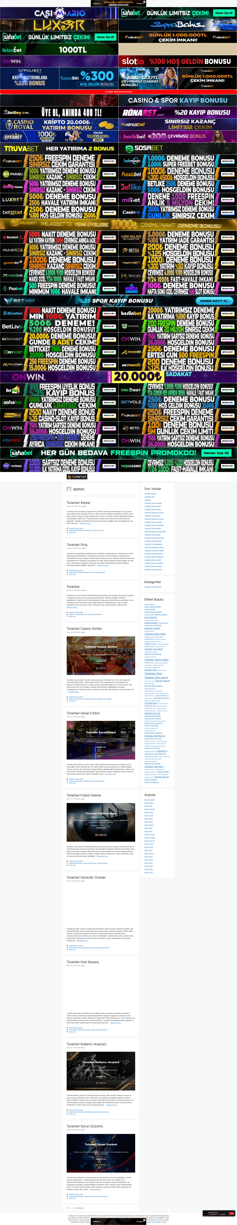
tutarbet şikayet (161, 777)
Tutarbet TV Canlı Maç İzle (155, 754)
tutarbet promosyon (154, 735)
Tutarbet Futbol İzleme (84, 795)
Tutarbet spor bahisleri (152, 748)
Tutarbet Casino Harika (153, 566)
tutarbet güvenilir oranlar (101, 947)
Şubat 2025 (148, 815)
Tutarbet (73, 587)
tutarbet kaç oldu (150, 706)
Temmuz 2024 (149, 838)
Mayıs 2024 (148, 844)
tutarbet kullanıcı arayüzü (90, 1112)
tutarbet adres (163, 623)
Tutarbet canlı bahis (153, 649)
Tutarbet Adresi (78, 503)
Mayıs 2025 (148, 812)
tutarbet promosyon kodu (153, 738)
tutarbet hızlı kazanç (84, 1029)
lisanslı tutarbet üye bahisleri (151, 620)
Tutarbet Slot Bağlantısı (153, 541)
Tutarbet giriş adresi (156, 677)
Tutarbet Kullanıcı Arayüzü (86, 1044)
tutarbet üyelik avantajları (150, 774)
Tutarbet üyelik (163, 772)
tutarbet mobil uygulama (152, 718)
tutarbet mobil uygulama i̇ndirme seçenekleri (154, 721)
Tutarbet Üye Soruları (152, 535)
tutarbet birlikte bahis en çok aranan (152, 641)
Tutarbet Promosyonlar (76, 528)
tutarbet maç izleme (152, 716)
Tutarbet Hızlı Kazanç (83, 962)
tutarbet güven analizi (149, 693)
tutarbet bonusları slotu (163, 644)
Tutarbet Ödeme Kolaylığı (153, 557)
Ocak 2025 (148, 819)
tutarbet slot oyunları (161, 743)
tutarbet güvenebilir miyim (162, 693)
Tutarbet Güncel (162, 680)
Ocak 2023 (148, 869)
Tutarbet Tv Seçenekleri (153, 544)
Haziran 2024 (149, 841)
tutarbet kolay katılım (75, 1112)
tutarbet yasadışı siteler (164, 756)
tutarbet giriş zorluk (149, 681)
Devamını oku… (85, 523)
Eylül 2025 (148, 806)
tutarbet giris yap (162, 670)
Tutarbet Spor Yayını (97, 530)
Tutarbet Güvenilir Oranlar (86, 877)
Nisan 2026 (148, 803)
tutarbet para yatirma (153, 733)
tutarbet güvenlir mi (162, 695)
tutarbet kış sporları (161, 708)
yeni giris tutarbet (102, 863)
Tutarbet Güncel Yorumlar (86, 572)
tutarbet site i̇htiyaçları (161, 741)
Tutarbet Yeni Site (99, 572)
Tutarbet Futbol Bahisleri (153, 554)
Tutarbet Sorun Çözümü (85, 1126)
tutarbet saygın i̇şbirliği (150, 741)
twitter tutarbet (150, 780)
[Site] (59, 161)
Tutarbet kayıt (150, 703)
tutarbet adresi (73, 530)
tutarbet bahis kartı (88, 947)
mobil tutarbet (151, 622)
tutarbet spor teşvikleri (149, 751)
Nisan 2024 (148, 847)
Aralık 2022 (148, 872)
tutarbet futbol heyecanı (76, 1196)
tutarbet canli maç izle (160, 646)
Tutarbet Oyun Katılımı (152, 528)
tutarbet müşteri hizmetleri (99, 1029)
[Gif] (118, 225)
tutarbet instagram (161, 698)
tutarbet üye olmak (148, 777)
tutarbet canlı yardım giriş (150, 656)
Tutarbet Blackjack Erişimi (153, 547)
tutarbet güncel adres (149, 683)
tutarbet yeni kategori (149, 769)
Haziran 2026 (149, 800)
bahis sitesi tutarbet (75, 947)
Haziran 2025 (149, 809)
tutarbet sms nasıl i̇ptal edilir (158, 746)
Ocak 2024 (148, 857)
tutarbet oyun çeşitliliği (149, 730)
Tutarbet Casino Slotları (84, 628)
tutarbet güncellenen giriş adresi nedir (153, 691)
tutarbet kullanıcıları (162, 706)
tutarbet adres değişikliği (152, 625)
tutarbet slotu (147, 746)
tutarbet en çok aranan (158, 665)
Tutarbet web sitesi (151, 756)
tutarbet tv (161, 751)
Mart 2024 (148, 850)
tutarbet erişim (147, 667)
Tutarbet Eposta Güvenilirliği (154, 531)
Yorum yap (72, 532)
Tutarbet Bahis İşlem (81, 614)
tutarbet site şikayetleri (149, 743)
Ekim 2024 (148, 828)
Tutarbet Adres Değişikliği (154, 525)
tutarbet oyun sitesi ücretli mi (151, 728)
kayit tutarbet (73, 1029)
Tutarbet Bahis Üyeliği (152, 560)
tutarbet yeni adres (152, 763)
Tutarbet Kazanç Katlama (153, 563)
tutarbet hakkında (148, 698)
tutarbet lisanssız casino (150, 710)
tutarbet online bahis (151, 725)
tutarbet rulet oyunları (89, 863)
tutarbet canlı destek (152, 654)
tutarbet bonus (150, 644)
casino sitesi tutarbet (153, 612)
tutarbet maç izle (104, 1112)
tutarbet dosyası (148, 665)
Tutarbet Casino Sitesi (75, 699)
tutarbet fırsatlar (156, 667)
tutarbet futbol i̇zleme (75, 863)
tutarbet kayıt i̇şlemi (163, 703)
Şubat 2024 (148, 853)
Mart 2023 (148, 863)
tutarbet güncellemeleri (149, 688)
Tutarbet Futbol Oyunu (95, 614)
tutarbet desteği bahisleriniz (161, 662)
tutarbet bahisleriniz (149, 631)
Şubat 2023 (148, 866)
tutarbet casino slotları (90, 699)
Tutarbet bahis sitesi (155, 634)
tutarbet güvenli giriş (149, 695)
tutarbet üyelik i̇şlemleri (162, 774)
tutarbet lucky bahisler (104, 699)
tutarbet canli (149, 646)
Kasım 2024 (148, 825)
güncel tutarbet (161, 614)
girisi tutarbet (149, 615)
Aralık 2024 (148, 822)
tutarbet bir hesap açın (160, 639)
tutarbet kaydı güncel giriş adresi (152, 700)
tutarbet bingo (149, 639)
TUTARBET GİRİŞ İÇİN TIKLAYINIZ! (118, 92)
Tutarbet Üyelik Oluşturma (154, 538)
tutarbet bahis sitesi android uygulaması (153, 636)
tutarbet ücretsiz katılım (150, 772)
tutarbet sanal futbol (98, 781)
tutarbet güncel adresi (153, 686)
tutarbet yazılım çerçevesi (150, 761)
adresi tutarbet (149, 604)
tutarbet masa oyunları (162, 710)
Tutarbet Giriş (77, 545)
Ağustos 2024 (149, 834)
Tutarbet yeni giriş (153, 766)
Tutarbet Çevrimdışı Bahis (154, 550)
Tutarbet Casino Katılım (153, 569)
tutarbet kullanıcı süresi (150, 708)
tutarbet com (148, 662)
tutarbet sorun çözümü (100, 1196)
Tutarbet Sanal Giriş (85, 530)
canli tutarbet (149, 609)
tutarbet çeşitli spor (160, 769)
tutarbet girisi (87, 781)
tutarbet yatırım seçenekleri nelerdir (152, 758)
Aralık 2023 (148, 860)
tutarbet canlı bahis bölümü (150, 651)
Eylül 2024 (148, 831)
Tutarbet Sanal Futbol (83, 713)
